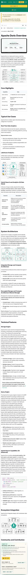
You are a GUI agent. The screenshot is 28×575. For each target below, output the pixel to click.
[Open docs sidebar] (26, 25)
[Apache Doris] (4, 2)
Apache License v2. (6, 574)
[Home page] (1, 28)
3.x (18, 20)
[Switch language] (23, 25)
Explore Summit (21, 562)
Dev (4, 28)
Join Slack (6, 558)
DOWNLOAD (21, 2)
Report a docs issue (8, 571)
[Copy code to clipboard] (25, 478)
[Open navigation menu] (26, 2)
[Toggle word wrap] (23, 478)
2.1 (19, 20)
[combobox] (11, 25)
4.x (16, 20)
